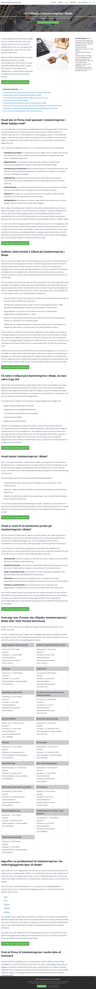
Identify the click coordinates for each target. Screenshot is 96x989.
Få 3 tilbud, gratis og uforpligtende (48, 22)
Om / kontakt (82, 2)
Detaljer (63, 983)
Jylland (60, 2)
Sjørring (7, 912)
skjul (21, 89)
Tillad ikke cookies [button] (53, 986)
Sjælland (73, 2)
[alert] (48, 982)
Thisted (6, 904)
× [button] (94, 977)
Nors (5, 897)
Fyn (66, 2)
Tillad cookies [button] (41, 986)
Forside (53, 2)
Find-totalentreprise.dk (11, 2)
